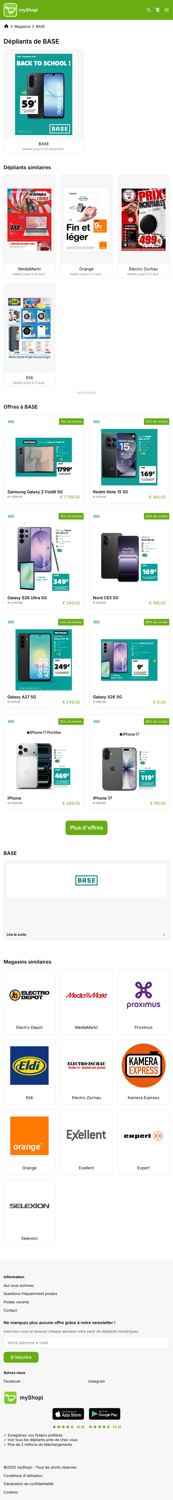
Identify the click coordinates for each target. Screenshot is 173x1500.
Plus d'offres (86, 827)
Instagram (96, 1381)
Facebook (12, 1381)
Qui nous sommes (19, 1285)
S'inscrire (21, 1357)
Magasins (22, 26)
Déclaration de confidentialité (28, 1483)
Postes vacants (16, 1302)
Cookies (11, 1492)
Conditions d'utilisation (23, 1475)
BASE (40, 26)
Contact (10, 1310)
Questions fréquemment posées (30, 1293)
